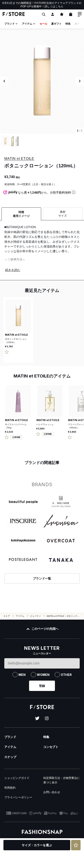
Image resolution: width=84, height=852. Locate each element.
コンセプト (50, 747)
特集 (68, 23)
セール (43, 23)
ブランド (9, 23)
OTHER (66, 675)
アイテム (27, 23)
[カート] (70, 14)
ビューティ (35, 616)
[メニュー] (79, 14)
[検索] (43, 14)
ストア (6, 616)
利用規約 (10, 787)
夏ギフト (56, 23)
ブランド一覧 (42, 578)
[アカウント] (52, 14)
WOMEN (43, 675)
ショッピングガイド (17, 778)
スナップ (10, 757)
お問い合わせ (51, 792)
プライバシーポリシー (18, 797)
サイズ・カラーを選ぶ (37, 845)
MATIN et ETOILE (19, 158)
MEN (22, 675)
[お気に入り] (61, 14)
